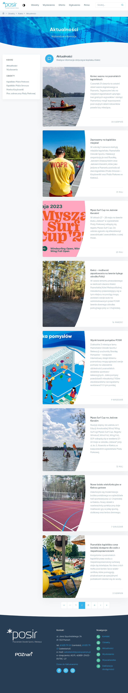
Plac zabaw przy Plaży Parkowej (20, 94)
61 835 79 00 (65, 645)
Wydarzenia (49, 5)
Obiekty (35, 5)
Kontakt (106, 637)
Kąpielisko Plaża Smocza (17, 86)
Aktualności (11, 66)
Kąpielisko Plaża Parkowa (17, 82)
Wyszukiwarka (109, 660)
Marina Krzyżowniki (15, 90)
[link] (24, 5)
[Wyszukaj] (122, 5)
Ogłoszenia (74, 5)
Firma (87, 5)
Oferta (62, 5)
